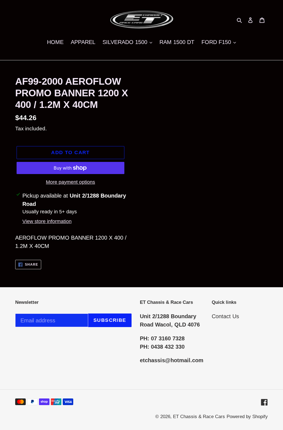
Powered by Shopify (247, 416)
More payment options (70, 182)
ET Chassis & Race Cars (199, 416)
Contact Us (225, 316)
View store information (47, 221)
